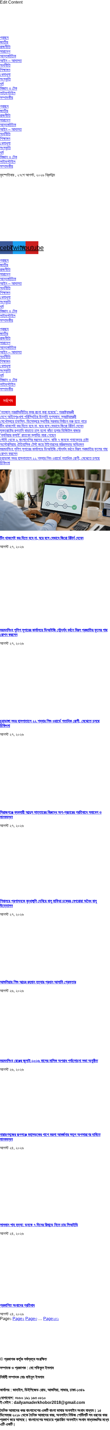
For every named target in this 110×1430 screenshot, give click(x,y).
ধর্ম (2, 84)
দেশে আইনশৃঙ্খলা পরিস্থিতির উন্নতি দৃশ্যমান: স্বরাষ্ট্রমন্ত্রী (38, 417)
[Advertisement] (55, 1392)
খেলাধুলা (5, 74)
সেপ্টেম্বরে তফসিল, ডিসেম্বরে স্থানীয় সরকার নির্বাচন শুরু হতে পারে (43, 421)
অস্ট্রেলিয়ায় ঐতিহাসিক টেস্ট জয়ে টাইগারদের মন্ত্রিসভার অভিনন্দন (42, 444)
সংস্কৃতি (5, 79)
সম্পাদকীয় (6, 97)
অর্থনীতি (5, 65)
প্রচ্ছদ (4, 37)
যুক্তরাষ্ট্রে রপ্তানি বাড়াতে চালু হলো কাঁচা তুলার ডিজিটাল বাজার (40, 430)
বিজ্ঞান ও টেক (8, 88)
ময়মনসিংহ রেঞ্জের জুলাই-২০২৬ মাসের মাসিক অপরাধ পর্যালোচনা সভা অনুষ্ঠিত (49, 1061)
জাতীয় (4, 42)
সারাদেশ (5, 51)
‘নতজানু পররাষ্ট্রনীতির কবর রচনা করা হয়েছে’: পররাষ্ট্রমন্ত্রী (37, 412)
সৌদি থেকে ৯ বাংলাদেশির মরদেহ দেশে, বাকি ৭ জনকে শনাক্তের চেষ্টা (44, 440)
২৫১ (51, 1318)
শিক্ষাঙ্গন (5, 70)
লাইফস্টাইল (7, 93)
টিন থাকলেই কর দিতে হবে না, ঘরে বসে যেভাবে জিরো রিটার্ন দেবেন (41, 426)
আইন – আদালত (11, 60)
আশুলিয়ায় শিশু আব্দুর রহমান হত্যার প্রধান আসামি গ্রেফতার (38, 982)
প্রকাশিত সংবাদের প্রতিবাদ (17, 1305)
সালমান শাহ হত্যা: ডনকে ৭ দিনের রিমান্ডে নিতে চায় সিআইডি (39, 1225)
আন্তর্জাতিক (8, 56)
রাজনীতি (5, 47)
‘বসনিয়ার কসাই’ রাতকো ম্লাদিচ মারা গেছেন (28, 435)
